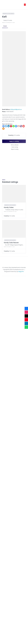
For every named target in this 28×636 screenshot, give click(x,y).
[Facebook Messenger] (16, 126)
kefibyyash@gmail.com (16, 109)
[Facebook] (3, 126)
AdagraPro (21, 271)
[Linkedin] (8, 126)
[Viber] (21, 126)
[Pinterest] (11, 126)
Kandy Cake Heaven (11, 243)
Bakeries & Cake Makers (8, 13)
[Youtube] (23, 126)
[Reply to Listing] (23, 216)
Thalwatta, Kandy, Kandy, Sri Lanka (14, 209)
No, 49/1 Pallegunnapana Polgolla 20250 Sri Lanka (14, 245)
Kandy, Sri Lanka (8, 20)
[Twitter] (6, 126)
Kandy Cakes (9, 207)
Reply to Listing (14, 141)
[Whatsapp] (13, 126)
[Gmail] (18, 126)
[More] (3, 129)
